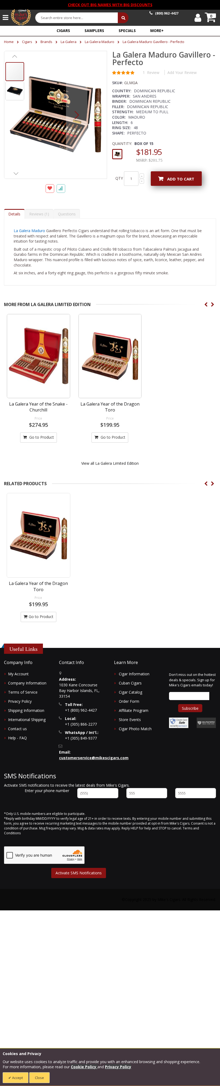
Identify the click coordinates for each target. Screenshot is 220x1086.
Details (14, 214)
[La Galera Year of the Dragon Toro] (110, 356)
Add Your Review (182, 72)
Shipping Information (26, 710)
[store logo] (21, 17)
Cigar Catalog (130, 692)
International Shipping (27, 719)
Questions (67, 214)
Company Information (27, 683)
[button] (157, 30)
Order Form (129, 701)
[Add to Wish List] (50, 188)
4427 (166, 13)
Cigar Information (134, 673)
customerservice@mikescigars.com (94, 757)
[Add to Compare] (61, 188)
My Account (18, 673)
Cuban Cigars (130, 683)
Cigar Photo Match (135, 728)
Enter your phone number (47, 790)
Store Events (130, 719)
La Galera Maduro (99, 41)
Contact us (17, 728)
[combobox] (76, 17)
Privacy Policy (20, 701)
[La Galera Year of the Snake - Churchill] (38, 356)
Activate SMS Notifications (79, 872)
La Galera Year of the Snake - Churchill (38, 407)
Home (9, 41)
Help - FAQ (17, 737)
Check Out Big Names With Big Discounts (110, 4)
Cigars (27, 41)
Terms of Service (23, 692)
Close (39, 1077)
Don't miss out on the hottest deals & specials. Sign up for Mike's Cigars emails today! (192, 679)
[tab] (14, 214)
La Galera (68, 41)
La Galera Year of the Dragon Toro (110, 407)
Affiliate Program (133, 710)
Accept (17, 1077)
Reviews (38, 214)
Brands (46, 41)
